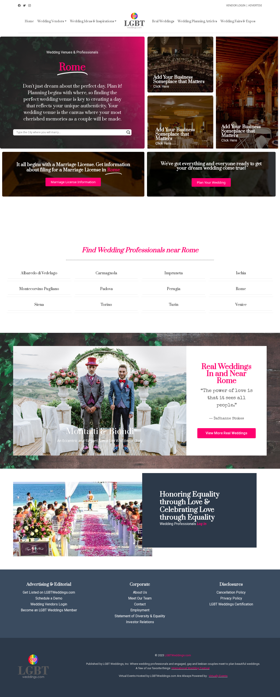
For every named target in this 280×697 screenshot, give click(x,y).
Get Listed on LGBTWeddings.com (49, 592)
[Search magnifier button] (128, 132)
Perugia (173, 289)
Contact (140, 604)
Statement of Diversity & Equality (140, 616)
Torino (106, 304)
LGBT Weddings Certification (231, 604)
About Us (140, 592)
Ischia (241, 273)
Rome (241, 289)
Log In (201, 524)
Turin (173, 304)
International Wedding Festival (191, 668)
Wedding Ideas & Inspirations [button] (92, 21)
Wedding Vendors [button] (50, 21)
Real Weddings (163, 21)
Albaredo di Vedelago (39, 273)
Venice (241, 304)
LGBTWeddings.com (178, 655)
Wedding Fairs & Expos (237, 21)
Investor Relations (140, 622)
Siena (39, 304)
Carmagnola (106, 273)
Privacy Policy (231, 598)
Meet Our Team (140, 598)
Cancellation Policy (231, 592)
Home (29, 21)
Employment (139, 610)
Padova (106, 289)
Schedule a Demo (48, 598)
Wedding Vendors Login (48, 604)
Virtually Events (218, 675)
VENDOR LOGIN (235, 5)
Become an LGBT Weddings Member (49, 610)
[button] (73, 182)
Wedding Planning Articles (197, 21)
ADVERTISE (255, 5)
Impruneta (173, 273)
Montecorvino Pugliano (39, 289)
